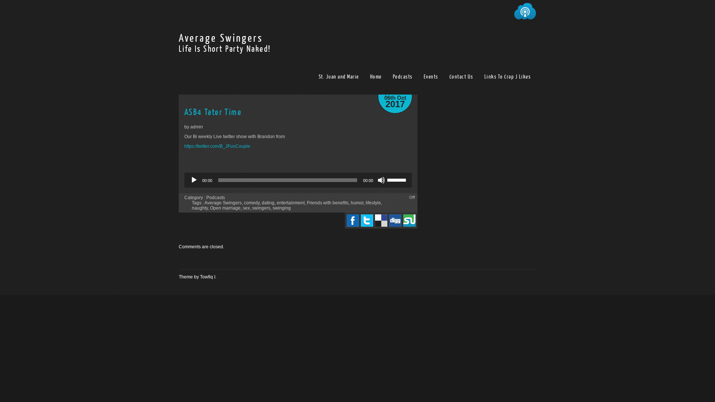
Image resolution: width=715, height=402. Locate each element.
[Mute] (381, 180)
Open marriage (225, 208)
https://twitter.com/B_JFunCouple (217, 146)
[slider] (397, 179)
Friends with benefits (328, 202)
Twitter (367, 220)
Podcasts (403, 77)
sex (246, 208)
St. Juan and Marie (339, 77)
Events (431, 77)
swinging (282, 208)
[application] (298, 180)
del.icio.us (381, 220)
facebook (353, 220)
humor (357, 202)
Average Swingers (221, 38)
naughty (200, 208)
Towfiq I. (208, 277)
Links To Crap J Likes (507, 77)
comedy (252, 202)
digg (395, 220)
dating (268, 202)
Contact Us (461, 77)
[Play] (194, 180)
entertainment (291, 202)
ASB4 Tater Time (213, 112)
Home (376, 77)
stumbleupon (409, 220)
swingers (261, 208)
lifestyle (373, 202)
